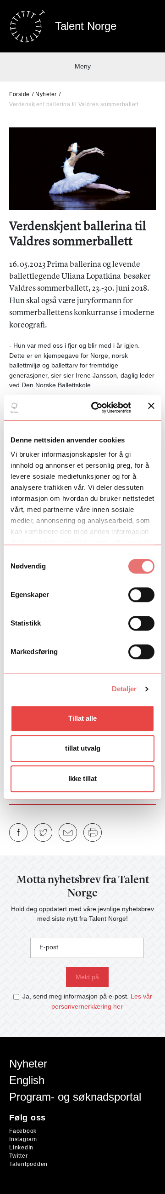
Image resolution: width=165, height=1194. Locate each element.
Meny (83, 66)
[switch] (141, 594)
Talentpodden (28, 1164)
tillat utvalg (82, 748)
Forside (19, 94)
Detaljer (124, 689)
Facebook (23, 1131)
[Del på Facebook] (18, 832)
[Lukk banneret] (151, 407)
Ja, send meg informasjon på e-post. (75, 996)
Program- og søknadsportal (75, 1097)
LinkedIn (21, 1147)
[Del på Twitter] (43, 832)
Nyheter (46, 94)
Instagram (23, 1139)
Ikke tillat (82, 778)
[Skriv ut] (92, 832)
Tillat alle (82, 718)
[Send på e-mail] (68, 832)
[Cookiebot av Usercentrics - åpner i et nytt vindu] (96, 407)
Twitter (18, 1156)
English (26, 1080)
